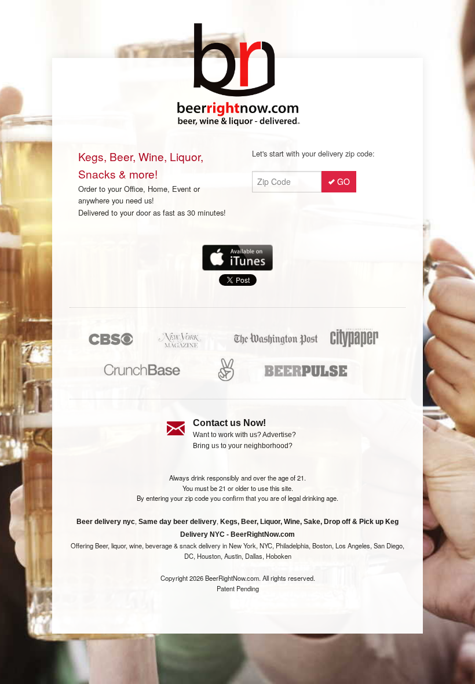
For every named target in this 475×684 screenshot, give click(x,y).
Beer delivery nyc (105, 522)
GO (343, 181)
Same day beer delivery (177, 522)
